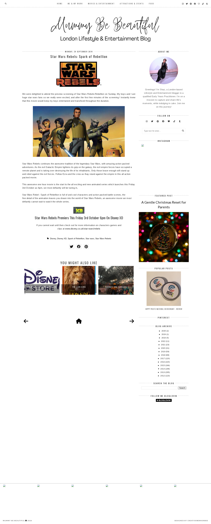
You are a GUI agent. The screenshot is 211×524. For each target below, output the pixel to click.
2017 (162, 359)
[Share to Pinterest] (86, 246)
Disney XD (62, 238)
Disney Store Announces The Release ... (42, 288)
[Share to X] (71, 246)
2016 (162, 362)
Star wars (90, 238)
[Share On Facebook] (79, 246)
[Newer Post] (26, 321)
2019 (163, 352)
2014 (162, 369)
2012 (162, 376)
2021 (163, 345)
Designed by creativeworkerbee (191, 520)
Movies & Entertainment (101, 3)
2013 (162, 372)
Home (60, 3)
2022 (163, 341)
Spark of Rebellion (76, 238)
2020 (163, 348)
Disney (53, 238)
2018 (163, 355)
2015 (162, 365)
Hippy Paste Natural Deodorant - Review (163, 308)
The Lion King (79, 287)
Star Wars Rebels (103, 238)
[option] (42, 280)
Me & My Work (75, 3)
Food (151, 3)
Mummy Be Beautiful (14, 520)
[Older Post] (131, 321)
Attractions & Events (132, 3)
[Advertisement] (176, 428)
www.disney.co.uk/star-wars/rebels (82, 228)
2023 (164, 338)
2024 (164, 334)
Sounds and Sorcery (116, 287)
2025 (164, 331)
